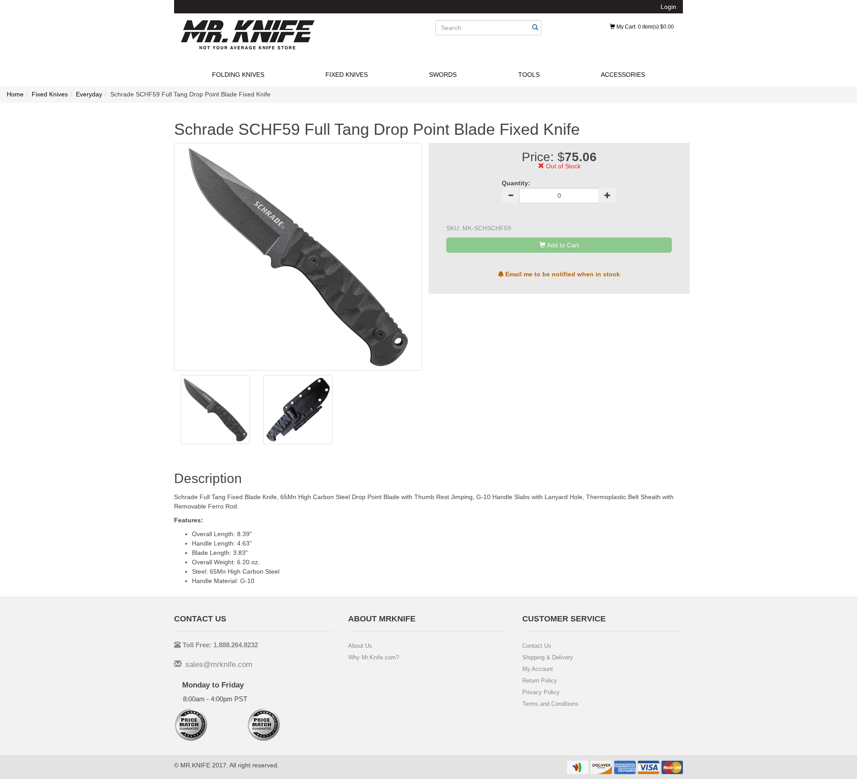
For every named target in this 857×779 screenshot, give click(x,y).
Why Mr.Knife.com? (373, 657)
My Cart (644, 27)
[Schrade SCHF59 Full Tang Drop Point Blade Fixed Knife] (215, 409)
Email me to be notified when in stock (561, 274)
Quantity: (516, 183)
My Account (537, 669)
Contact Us (536, 645)
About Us (360, 645)
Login (668, 6)
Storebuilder (248, 35)
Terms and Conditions (550, 703)
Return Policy (539, 680)
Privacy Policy (541, 692)
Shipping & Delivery (547, 657)
